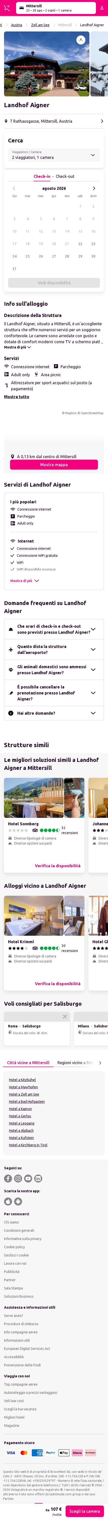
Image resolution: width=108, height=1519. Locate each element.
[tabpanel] (54, 1113)
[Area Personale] (102, 8)
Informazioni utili (17, 1340)
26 (41, 256)
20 (54, 244)
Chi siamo (11, 1222)
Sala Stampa (13, 1288)
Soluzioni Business (19, 1296)
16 (93, 231)
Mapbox (71, 413)
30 (93, 256)
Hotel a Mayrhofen (23, 1087)
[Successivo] (94, 188)
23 (93, 244)
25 (28, 256)
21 (67, 244)
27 (54, 256)
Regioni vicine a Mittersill (80, 1062)
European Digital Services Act (27, 1349)
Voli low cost (14, 1401)
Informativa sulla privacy (22, 1239)
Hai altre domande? (36, 713)
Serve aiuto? (13, 1316)
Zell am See (40, 25)
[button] (46, 63)
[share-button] (80, 40)
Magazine (11, 1426)
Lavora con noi (15, 1263)
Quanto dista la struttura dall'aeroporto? (41, 649)
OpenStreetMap (92, 413)
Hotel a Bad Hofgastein (27, 1102)
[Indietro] (14, 188)
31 (15, 269)
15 (80, 231)
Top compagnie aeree (21, 1384)
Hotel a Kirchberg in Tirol (28, 1145)
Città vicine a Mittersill (28, 1062)
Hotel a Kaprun (20, 1109)
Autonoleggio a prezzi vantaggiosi (30, 1393)
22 (80, 244)
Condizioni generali (19, 1230)
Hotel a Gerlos (20, 1116)
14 (67, 231)
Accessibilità (14, 1357)
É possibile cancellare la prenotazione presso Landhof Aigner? (46, 693)
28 (67, 256)
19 (41, 244)
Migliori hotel (14, 1417)
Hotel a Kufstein (21, 1138)
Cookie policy (14, 1247)
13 (54, 231)
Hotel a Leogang (21, 1123)
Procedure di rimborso (21, 1324)
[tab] (28, 1063)
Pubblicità (11, 1272)
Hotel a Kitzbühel (22, 1080)
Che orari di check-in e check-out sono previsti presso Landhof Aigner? (53, 629)
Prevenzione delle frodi (22, 1365)
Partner (10, 1280)
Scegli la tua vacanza (20, 1409)
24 (15, 256)
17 (15, 244)
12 (41, 231)
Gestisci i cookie (16, 1255)
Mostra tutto (16, 396)
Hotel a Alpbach (21, 1131)
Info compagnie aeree (21, 1332)
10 (15, 231)
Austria (16, 25)
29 (80, 256)
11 (28, 231)
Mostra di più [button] (21, 581)
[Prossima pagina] (100, 1063)
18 (28, 244)
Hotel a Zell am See (24, 1094)
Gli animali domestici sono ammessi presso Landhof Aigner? (51, 669)
